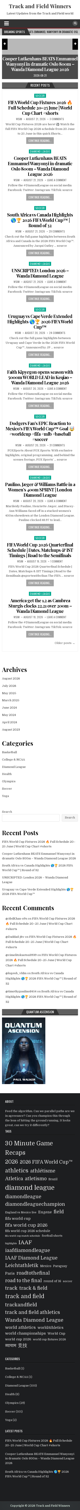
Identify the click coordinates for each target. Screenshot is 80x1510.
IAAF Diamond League (31, 1258)
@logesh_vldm (16, 973)
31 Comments (57, 445)
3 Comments (57, 119)
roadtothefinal (33, 1273)
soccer (67, 1281)
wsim (19, 119)
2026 (11, 1162)
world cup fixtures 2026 (49, 1339)
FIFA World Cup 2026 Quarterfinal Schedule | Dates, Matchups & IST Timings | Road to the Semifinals (40, 550)
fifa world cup (18, 1218)
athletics (16, 1171)
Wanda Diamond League (34, 1320)
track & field (33, 1288)
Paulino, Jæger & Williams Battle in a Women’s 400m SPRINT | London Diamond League (40, 489)
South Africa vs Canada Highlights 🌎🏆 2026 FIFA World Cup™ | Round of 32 (40, 220)
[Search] (75, 23)
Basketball (9, 752)
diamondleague (23, 1196)
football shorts (52, 1235)
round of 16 (52, 1281)
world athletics (20, 1327)
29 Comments (57, 231)
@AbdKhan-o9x (16, 918)
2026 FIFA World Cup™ (46, 1162)
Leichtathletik (21, 1265)
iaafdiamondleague (27, 1250)
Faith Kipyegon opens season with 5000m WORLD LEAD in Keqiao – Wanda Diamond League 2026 (40, 377)
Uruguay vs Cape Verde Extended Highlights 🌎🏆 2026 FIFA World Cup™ (40, 321)
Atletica (14, 1178)
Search (7, 811)
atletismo (36, 1178)
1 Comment (56, 561)
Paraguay (60, 1266)
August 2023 (11, 729)
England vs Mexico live (20, 1212)
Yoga (5, 796)
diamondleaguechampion (35, 1204)
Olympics (9, 781)
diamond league (29, 1187)
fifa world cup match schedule (22, 1235)
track (11, 1288)
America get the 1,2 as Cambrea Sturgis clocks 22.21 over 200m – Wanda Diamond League (40, 605)
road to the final (23, 1280)
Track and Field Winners (40, 6)
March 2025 (10, 700)
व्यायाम (10, 1345)
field (59, 1211)
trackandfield (21, 1304)
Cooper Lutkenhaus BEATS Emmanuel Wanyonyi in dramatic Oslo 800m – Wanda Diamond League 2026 (40, 166)
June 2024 (9, 707)
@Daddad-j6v (15, 936)
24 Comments (57, 333)
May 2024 (9, 715)
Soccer (40, 95)
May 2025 (9, 693)
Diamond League (40, 151)
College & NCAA (13, 759)
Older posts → (65, 643)
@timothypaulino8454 (21, 991)
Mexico (45, 1266)
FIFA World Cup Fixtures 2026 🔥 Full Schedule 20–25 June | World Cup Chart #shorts (40, 107)
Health (7, 774)
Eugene (45, 1212)
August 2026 (11, 678)
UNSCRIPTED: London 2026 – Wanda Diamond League (40, 273)
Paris (10, 1273)
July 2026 (9, 685)
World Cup (56, 1333)
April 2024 (9, 722)
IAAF (25, 1242)
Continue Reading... (40, 140)
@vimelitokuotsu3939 (21, 955)
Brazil (53, 1179)
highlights (11, 1243)
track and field (24, 1296)
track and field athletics (32, 1312)
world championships (25, 1333)
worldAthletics (50, 1328)
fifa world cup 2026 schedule (27, 1231)
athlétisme (42, 1171)
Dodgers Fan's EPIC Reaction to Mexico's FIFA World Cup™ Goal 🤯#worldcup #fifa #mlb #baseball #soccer (40, 431)
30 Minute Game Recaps (29, 1148)
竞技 (22, 1345)
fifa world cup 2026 (26, 1225)
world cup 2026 (18, 1339)
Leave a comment (57, 180)
